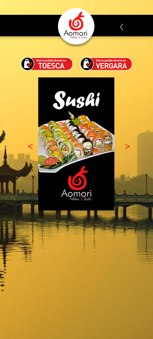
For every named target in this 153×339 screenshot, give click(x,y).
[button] (28, 146)
